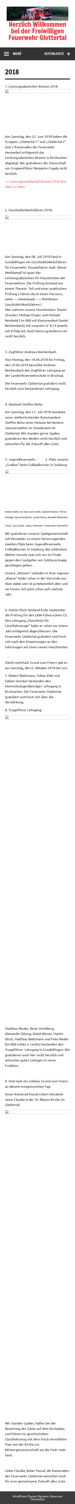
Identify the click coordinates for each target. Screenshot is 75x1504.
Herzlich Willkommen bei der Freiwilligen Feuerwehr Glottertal (37, 30)
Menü (17, 53)
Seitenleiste (54, 53)
